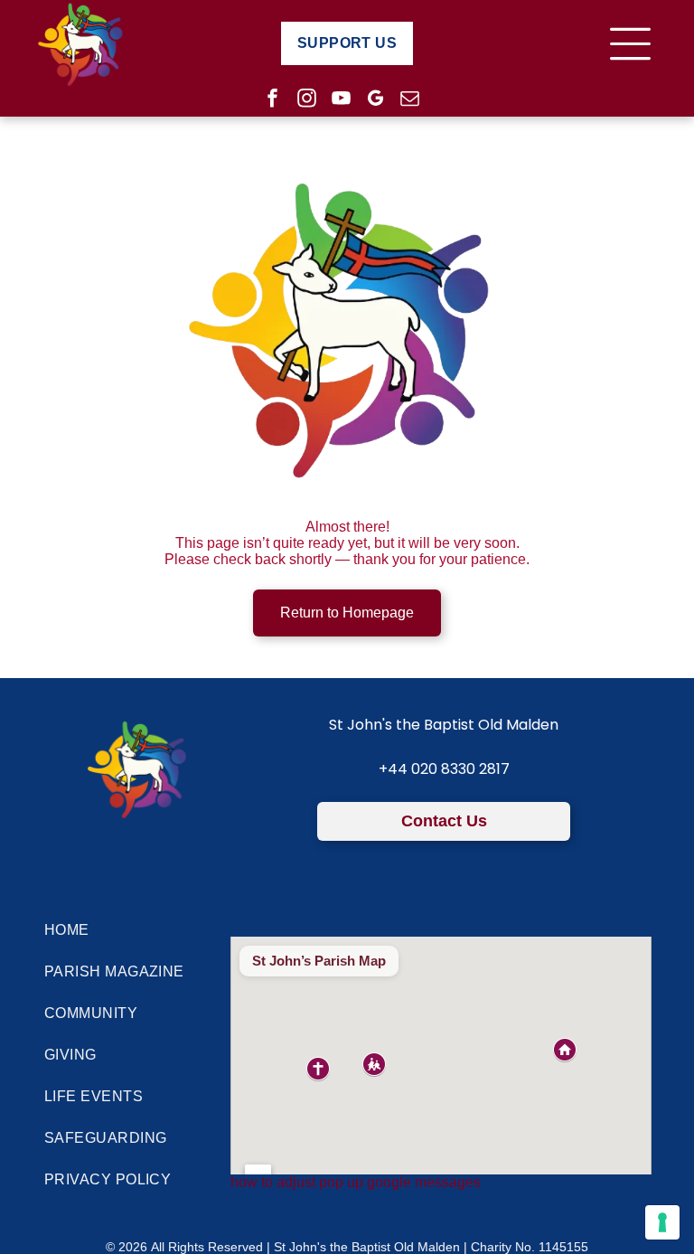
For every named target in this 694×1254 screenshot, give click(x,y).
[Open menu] (630, 44)
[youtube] (341, 100)
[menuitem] (347, 43)
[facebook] (272, 100)
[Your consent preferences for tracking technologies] (662, 1222)
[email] (410, 100)
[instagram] (307, 100)
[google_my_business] (375, 100)
